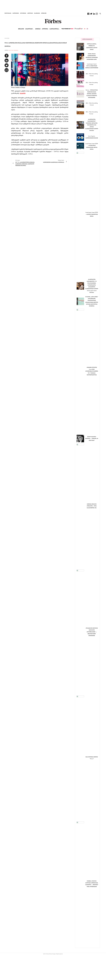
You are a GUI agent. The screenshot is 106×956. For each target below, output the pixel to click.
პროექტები (23, 13)
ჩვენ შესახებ (8, 13)
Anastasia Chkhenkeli (13, 50)
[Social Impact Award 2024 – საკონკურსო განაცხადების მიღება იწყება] (81, 146)
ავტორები (30, 13)
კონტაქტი (43, 13)
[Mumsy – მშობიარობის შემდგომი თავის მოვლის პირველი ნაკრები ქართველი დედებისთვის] (81, 94)
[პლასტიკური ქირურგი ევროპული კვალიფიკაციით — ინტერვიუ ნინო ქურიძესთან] (81, 632)
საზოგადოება (54, 29)
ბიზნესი (37, 29)
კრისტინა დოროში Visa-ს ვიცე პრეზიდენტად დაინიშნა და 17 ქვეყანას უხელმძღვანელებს (91, 371)
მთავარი (21, 29)
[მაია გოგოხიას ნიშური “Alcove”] (81, 758)
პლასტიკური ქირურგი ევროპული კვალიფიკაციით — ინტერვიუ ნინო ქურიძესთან (92, 632)
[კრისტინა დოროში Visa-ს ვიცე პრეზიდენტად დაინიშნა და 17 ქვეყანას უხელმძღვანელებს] (81, 371)
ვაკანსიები (37, 13)
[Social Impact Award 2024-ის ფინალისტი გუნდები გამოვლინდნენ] (81, 66)
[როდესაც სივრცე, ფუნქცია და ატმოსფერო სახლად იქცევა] (81, 46)
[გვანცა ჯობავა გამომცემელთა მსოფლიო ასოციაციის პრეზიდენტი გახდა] (81, 56)
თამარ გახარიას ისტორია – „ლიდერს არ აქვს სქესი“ (91, 438)
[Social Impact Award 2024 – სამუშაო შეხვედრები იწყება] (81, 214)
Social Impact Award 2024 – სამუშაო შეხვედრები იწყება (91, 214)
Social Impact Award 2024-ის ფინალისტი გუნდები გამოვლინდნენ (91, 66)
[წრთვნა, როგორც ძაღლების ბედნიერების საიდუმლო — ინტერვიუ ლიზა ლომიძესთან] (81, 883)
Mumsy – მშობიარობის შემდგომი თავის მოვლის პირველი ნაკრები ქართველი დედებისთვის (92, 93)
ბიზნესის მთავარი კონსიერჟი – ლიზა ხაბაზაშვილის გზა (92, 506)
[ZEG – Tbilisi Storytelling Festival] (81, 74)
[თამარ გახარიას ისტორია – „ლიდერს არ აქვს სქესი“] (81, 438)
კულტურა (45, 29)
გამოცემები (16, 13)
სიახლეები (29, 29)
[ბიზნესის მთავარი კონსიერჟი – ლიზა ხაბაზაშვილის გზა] (81, 506)
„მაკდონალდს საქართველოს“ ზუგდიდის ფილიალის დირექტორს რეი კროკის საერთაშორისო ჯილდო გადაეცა (91, 125)
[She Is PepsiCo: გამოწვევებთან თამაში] (81, 137)
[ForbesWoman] (53, 21)
